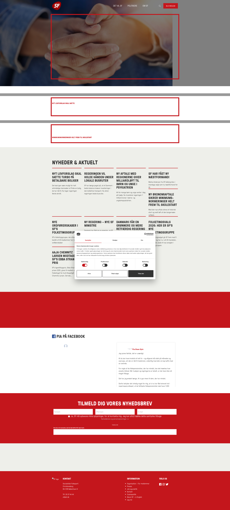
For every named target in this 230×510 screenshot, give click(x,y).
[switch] (104, 265)
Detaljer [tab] (115, 240)
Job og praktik (132, 489)
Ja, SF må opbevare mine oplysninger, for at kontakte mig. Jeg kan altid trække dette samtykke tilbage (115, 416)
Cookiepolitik (131, 494)
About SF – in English (134, 497)
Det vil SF (117, 5)
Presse (129, 486)
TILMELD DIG (115, 425)
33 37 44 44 (69, 494)
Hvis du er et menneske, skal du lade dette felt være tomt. (68, 428)
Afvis (89, 273)
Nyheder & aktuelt (75, 162)
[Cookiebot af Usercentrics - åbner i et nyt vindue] (145, 234)
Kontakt (130, 491)
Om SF (145, 5)
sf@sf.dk (66, 497)
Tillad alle (141, 273)
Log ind (129, 500)
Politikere (132, 5)
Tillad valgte (115, 273)
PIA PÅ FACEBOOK (70, 336)
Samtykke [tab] (88, 240)
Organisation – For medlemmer (138, 483)
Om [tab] (142, 240)
